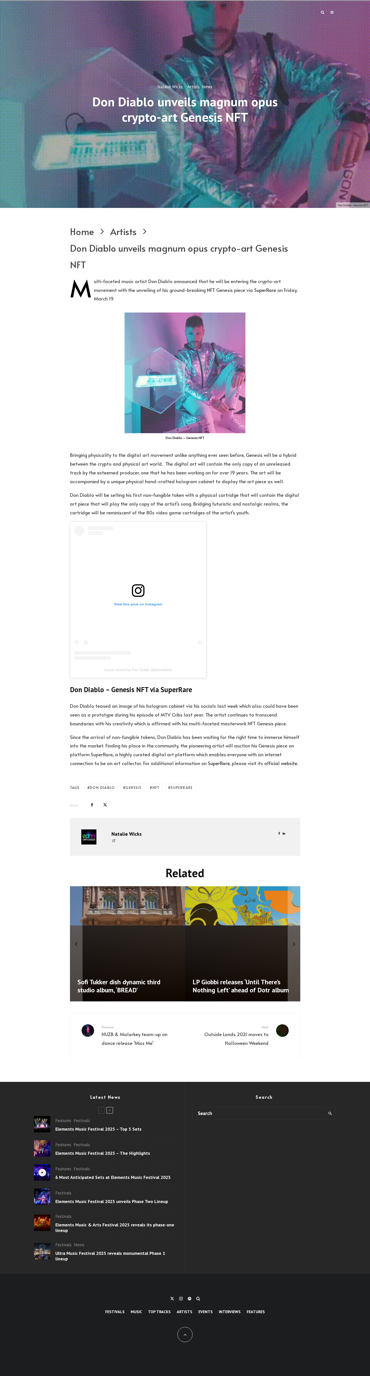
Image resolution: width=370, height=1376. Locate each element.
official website (280, 763)
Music (136, 1311)
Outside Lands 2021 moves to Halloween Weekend (236, 1035)
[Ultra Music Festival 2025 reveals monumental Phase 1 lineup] (136, 943)
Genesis (133, 787)
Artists (193, 87)
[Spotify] (189, 1299)
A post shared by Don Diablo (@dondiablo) (138, 670)
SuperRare (265, 290)
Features (63, 1120)
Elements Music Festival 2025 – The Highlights (102, 1153)
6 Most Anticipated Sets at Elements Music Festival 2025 (113, 1177)
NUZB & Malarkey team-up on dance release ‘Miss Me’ (134, 1035)
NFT (211, 290)
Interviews (230, 1311)
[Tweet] (105, 805)
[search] (330, 1113)
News (207, 87)
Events (205, 1311)
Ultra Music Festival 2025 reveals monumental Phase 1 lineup (110, 1256)
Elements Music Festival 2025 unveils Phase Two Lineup (111, 1201)
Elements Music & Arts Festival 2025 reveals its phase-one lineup (114, 1227)
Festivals (82, 1120)
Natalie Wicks (170, 87)
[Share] (92, 805)
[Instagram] (181, 1299)
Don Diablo (102, 787)
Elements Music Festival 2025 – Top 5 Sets (98, 1129)
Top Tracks (159, 1311)
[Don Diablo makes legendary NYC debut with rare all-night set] (251, 943)
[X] (172, 1299)
